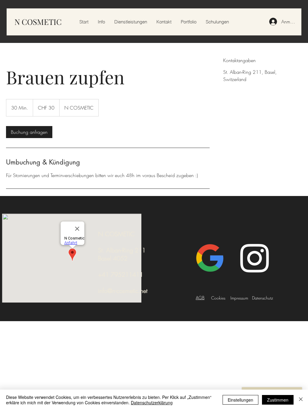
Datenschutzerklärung (152, 402)
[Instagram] (254, 258)
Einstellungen (240, 400)
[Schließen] (300, 399)
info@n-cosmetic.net (122, 291)
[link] (29, 132)
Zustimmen (277, 400)
